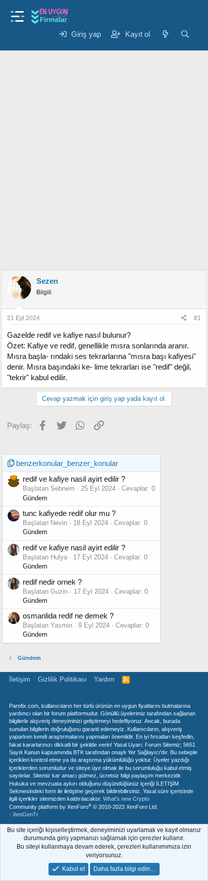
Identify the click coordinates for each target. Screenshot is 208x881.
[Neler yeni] (165, 34)
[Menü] (17, 13)
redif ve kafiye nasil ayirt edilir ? (74, 479)
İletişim (19, 679)
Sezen (47, 281)
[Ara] (185, 34)
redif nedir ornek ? (52, 582)
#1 (197, 318)
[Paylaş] (184, 318)
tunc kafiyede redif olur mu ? (69, 513)
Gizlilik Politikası (62, 679)
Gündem (35, 498)
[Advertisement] (104, 156)
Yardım (104, 679)
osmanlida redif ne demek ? (68, 615)
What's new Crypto (126, 799)
